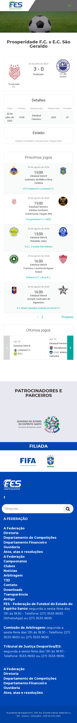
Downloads (13, 590)
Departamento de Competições (30, 537)
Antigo (9, 599)
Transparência (16, 594)
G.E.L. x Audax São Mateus (38, 246)
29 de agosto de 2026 (38, 167)
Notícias (10, 571)
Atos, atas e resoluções (23, 552)
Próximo (67, 317)
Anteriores (11, 317)
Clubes (9, 566)
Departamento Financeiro (25, 542)
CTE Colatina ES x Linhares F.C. (38, 188)
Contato (10, 585)
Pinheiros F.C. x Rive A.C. (38, 277)
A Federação (14, 528)
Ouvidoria (12, 547)
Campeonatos (15, 561)
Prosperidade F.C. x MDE (38, 219)
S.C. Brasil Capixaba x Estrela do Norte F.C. (38, 308)
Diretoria (11, 533)
